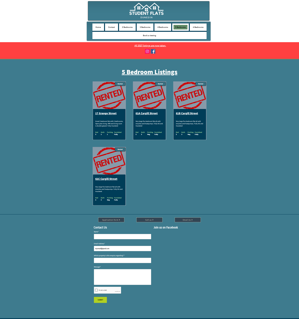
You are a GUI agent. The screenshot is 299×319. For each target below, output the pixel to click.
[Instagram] (147, 51)
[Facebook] (153, 51)
